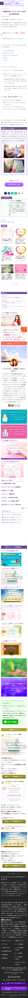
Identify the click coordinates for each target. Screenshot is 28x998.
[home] (9, 214)
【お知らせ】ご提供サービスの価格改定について (12, 297)
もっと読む (15, 283)
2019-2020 (4, 222)
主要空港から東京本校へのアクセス (12, 522)
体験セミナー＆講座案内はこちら (14, 776)
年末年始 (12, 222)
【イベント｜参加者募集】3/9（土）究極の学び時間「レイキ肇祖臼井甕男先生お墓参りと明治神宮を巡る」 (7, 277)
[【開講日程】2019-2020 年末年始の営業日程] (12, 193)
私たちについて (7, 940)
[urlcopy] (22, 193)
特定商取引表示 (7, 951)
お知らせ (4, 219)
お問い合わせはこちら (14, 184)
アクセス (5, 60)
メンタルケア (7, 104)
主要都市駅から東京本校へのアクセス (13, 519)
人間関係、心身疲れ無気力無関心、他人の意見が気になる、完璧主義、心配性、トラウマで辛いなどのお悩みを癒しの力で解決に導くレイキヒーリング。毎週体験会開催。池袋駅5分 (14, 969)
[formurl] (15, 405)
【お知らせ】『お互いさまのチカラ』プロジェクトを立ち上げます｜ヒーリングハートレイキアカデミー (20, 277)
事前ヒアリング (20, 940)
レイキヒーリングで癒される (10, 55)
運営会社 (5, 958)
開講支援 (18, 504)
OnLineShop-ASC (18, 70)
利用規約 (5, 954)
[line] (15, 193)
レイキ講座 (19, 953)
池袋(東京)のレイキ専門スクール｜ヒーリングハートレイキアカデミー (14, 5)
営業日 (9, 222)
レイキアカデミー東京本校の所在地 (12, 514)
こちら (25, 508)
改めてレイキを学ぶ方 (8, 53)
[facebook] (9, 193)
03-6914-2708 (14, 977)
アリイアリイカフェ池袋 (19, 109)
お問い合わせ (6, 947)
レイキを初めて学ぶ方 (8, 50)
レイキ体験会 (19, 944)
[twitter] (5, 193)
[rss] (12, 405)
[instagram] (9, 405)
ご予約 (9, 873)
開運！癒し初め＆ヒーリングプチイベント (13, 38)
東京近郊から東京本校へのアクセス (12, 517)
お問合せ (5, 57)
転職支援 (18, 100)
